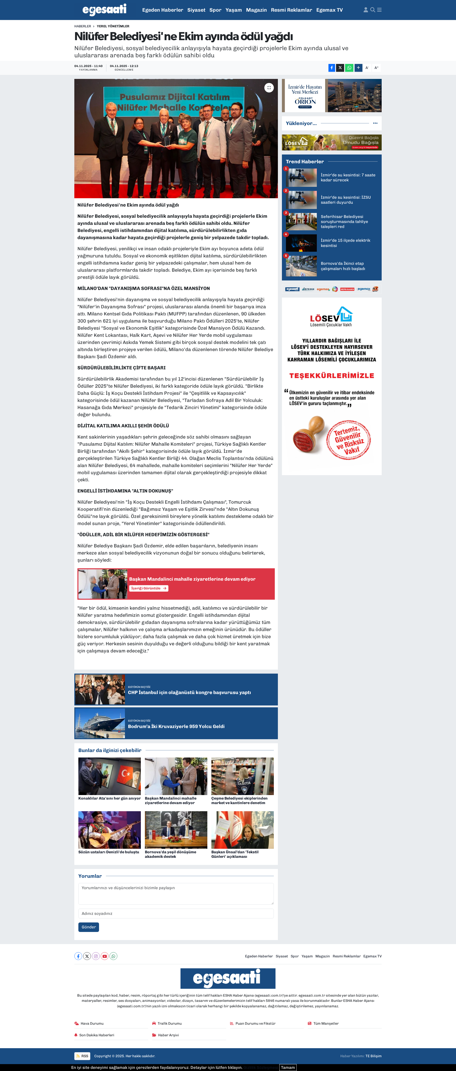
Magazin (256, 10)
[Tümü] (375, 123)
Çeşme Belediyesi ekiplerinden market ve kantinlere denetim (239, 800)
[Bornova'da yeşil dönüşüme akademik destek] (176, 829)
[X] (87, 956)
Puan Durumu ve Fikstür (256, 1023)
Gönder (89, 927)
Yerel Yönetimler (113, 26)
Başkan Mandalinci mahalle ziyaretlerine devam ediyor (170, 800)
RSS (84, 1056)
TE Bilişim (374, 1056)
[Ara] (372, 10)
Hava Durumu (92, 1023)
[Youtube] (105, 956)
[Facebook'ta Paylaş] (331, 68)
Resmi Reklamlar (291, 10)
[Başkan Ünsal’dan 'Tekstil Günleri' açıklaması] (242, 829)
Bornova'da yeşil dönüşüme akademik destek (170, 854)
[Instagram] (96, 956)
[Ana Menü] (379, 10)
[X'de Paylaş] (340, 68)
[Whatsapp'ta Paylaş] (349, 68)
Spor (215, 10)
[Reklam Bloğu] (332, 95)
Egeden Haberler (162, 10)
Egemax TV (329, 10)
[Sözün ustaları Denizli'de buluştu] (109, 829)
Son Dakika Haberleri (96, 1035)
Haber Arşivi (168, 1035)
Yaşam (234, 10)
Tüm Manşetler (326, 1023)
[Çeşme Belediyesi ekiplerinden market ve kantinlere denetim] (242, 775)
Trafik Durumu (170, 1023)
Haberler (82, 26)
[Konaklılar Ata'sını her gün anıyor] (109, 775)
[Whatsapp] (113, 956)
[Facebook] (78, 956)
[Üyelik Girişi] (366, 10)
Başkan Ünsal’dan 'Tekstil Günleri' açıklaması (235, 854)
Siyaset (196, 10)
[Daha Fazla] (358, 68)
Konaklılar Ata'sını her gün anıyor (109, 798)
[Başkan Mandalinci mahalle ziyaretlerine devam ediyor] (176, 775)
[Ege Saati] (105, 10)
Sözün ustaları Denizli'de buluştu (108, 852)
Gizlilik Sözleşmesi (260, 1067)
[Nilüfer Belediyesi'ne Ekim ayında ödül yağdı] (176, 138)
